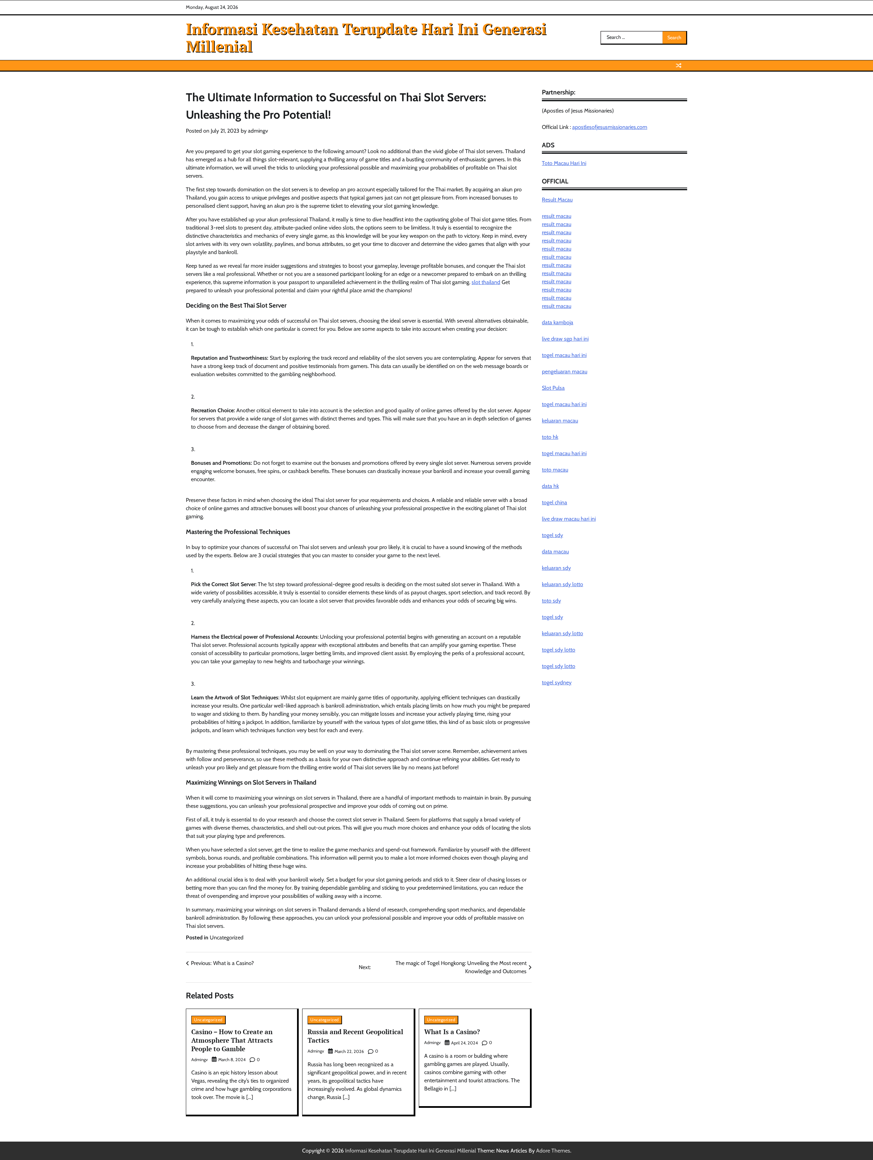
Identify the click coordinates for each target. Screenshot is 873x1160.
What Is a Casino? (452, 1031)
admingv (258, 131)
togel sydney (557, 683)
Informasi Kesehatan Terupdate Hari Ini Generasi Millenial (366, 37)
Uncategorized (226, 937)
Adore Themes (553, 1150)
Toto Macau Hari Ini (564, 163)
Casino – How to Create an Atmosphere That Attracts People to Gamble (232, 1040)
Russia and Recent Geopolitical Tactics (355, 1035)
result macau (556, 216)
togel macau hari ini (564, 404)
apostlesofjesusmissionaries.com (609, 127)
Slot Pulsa (553, 388)
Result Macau (557, 200)
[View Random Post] (679, 65)
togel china (554, 503)
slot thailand (486, 282)
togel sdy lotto (558, 650)
